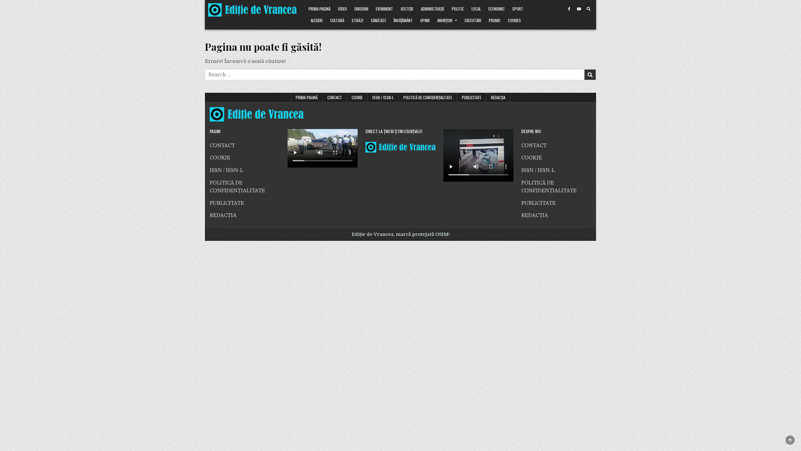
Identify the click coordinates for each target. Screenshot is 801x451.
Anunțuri (444, 20)
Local (476, 9)
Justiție (406, 9)
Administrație (432, 9)
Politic (458, 9)
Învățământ (403, 20)
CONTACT (334, 97)
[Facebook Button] (569, 9)
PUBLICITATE (471, 97)
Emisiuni (361, 9)
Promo (494, 20)
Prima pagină (319, 9)
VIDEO (342, 9)
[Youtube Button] (579, 9)
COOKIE (357, 97)
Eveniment (384, 9)
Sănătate (378, 20)
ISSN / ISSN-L (383, 97)
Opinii (425, 20)
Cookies (514, 20)
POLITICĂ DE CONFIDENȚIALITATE (427, 97)
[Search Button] (588, 9)
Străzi (357, 20)
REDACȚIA (498, 97)
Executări (473, 20)
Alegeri (317, 20)
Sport (517, 9)
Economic (496, 9)
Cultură (337, 20)
